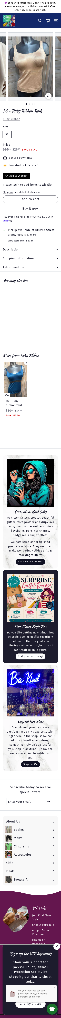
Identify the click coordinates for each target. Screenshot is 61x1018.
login (16, 184)
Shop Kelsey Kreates (30, 561)
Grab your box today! (30, 656)
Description (11, 249)
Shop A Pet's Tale (43, 924)
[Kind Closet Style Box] (30, 598)
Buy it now (30, 208)
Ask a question (13, 267)
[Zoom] (48, 96)
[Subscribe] (49, 802)
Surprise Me (30, 764)
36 (7, 134)
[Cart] (48, 21)
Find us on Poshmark (38, 941)
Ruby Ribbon (11, 119)
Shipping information (18, 258)
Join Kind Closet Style (42, 917)
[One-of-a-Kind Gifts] (30, 483)
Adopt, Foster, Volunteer (41, 932)
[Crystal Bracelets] (30, 692)
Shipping (8, 192)
